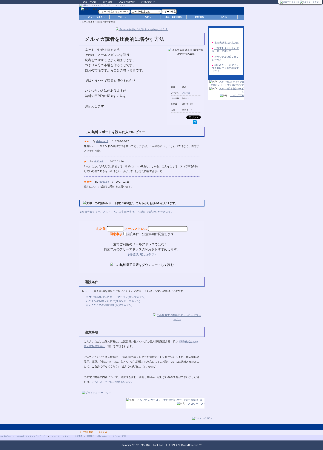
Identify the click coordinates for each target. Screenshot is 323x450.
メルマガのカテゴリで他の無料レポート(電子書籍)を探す (170, 399)
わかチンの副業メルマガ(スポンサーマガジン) (113, 301)
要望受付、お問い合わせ (97, 436)
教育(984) (199, 17)
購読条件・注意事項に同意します (150, 234)
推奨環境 (78, 436)
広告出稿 (107, 2)
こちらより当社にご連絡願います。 (113, 381)
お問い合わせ (148, 2)
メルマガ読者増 (127, 2)
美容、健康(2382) (173, 17)
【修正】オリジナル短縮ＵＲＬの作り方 (225, 50)
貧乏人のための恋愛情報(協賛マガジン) (109, 304)
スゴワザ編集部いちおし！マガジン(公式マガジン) (115, 296)
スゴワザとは (89, 2)
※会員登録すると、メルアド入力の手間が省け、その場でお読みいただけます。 (126, 211)
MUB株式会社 (6, 436)
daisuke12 (102, 141)
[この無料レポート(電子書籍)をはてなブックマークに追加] (195, 122)
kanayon (104, 181)
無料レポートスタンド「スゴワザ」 (31, 436)
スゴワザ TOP (196, 403)
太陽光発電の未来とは (226, 42)
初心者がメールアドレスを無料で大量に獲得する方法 (225, 68)
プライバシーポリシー (60, 436)
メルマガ (186, 93)
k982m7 (98, 161)
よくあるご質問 (119, 436)
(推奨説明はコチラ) (142, 254)
